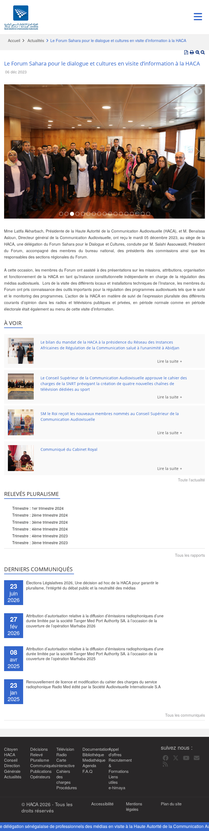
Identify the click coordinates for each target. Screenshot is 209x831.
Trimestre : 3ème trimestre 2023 (40, 542)
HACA (9, 754)
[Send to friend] (196, 758)
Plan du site (171, 803)
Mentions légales (134, 806)
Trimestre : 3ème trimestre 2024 (40, 522)
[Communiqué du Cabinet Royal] (21, 458)
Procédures (65, 787)
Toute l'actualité (191, 479)
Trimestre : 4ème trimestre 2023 (40, 535)
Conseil (10, 760)
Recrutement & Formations (118, 765)
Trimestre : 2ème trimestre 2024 (40, 515)
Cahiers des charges (63, 777)
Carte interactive (65, 762)
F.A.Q (87, 771)
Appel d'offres (115, 751)
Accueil (14, 40)
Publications (39, 771)
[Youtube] (186, 758)
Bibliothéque (91, 754)
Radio (61, 754)
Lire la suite (168, 361)
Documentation (91, 749)
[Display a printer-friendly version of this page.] (192, 52)
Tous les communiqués (185, 715)
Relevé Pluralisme (39, 757)
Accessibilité (102, 803)
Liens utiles (113, 779)
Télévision (65, 749)
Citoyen (11, 749)
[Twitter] (176, 758)
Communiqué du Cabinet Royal (69, 449)
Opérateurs (39, 776)
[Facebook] (165, 758)
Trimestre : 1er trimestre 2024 (38, 508)
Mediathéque (91, 760)
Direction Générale (12, 768)
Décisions (39, 749)
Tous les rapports (190, 555)
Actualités (35, 40)
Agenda (89, 765)
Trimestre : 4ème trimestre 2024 (40, 529)
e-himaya (117, 787)
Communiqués (39, 765)
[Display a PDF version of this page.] (186, 52)
